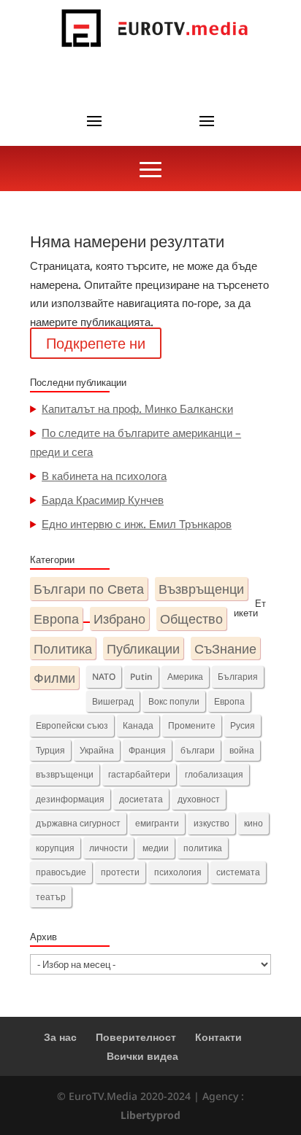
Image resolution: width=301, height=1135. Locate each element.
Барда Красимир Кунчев (103, 499)
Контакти (218, 1037)
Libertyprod (150, 1115)
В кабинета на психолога (104, 475)
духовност (199, 799)
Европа (56, 618)
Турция (50, 750)
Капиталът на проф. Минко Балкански (137, 408)
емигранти (157, 823)
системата (238, 872)
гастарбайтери (139, 774)
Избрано (119, 618)
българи (197, 750)
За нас (60, 1037)
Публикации (143, 648)
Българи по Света (89, 588)
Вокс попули (173, 701)
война (241, 750)
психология (178, 872)
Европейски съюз (72, 725)
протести (120, 872)
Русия (242, 725)
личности (108, 848)
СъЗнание (225, 648)
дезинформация (70, 799)
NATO (103, 676)
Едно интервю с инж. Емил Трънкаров (137, 523)
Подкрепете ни (95, 343)
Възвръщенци (201, 588)
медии (155, 848)
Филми (54, 677)
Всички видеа (142, 1056)
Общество (191, 618)
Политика (63, 648)
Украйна (97, 750)
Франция (147, 750)
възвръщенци (65, 774)
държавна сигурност (78, 823)
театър (51, 897)
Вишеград (113, 701)
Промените (192, 725)
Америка (185, 676)
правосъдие (61, 872)
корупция (55, 848)
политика (202, 848)
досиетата (141, 799)
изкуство (211, 823)
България (238, 676)
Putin (141, 676)
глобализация (214, 774)
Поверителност (136, 1037)
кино (253, 823)
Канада (138, 725)
